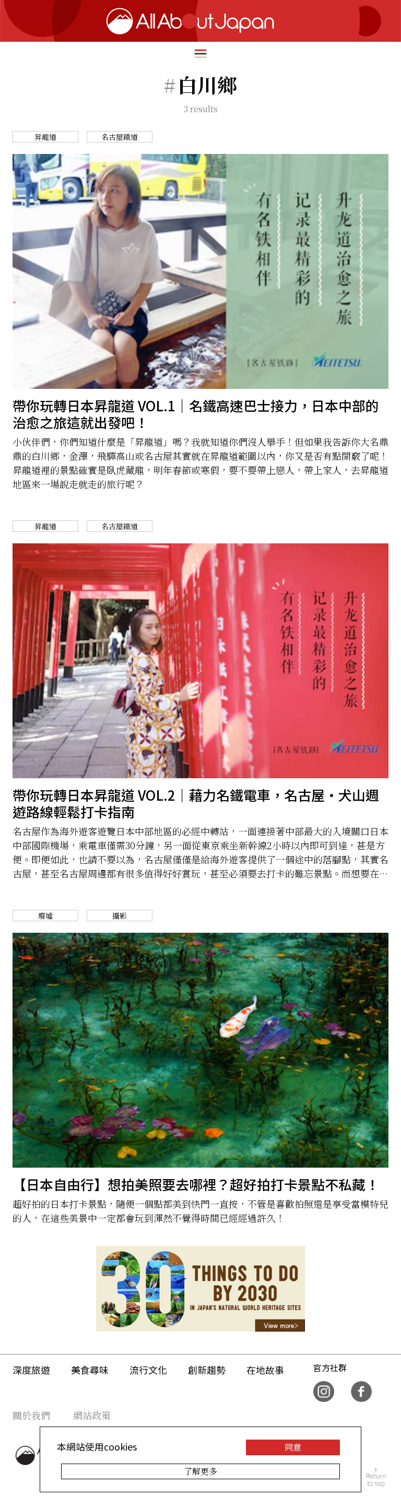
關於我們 (31, 1415)
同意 (293, 1447)
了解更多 (200, 1471)
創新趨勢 (207, 1369)
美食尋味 (90, 1369)
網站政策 (92, 1415)
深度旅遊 (31, 1369)
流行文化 (148, 1369)
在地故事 (265, 1369)
